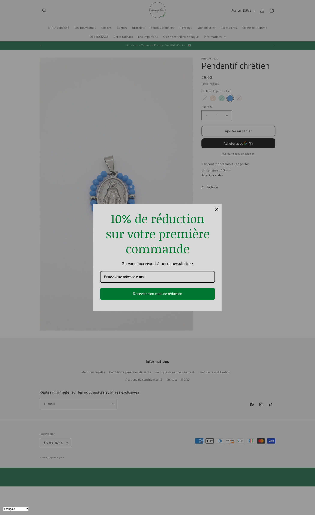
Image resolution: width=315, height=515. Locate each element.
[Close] (217, 209)
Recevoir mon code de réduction (157, 294)
